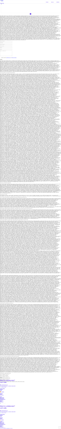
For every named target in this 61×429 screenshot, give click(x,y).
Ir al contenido (1, 0)
